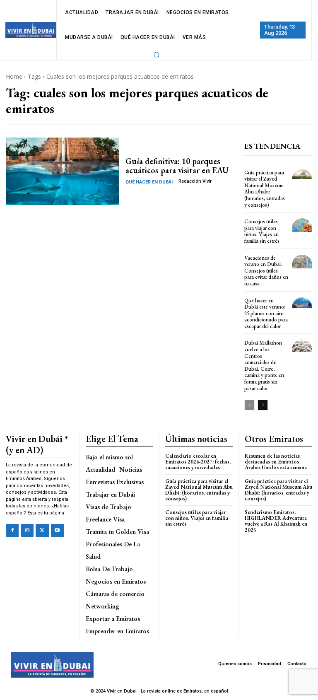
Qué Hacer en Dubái (149, 182)
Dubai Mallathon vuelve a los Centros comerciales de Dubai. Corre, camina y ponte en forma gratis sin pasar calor (264, 365)
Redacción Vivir (195, 181)
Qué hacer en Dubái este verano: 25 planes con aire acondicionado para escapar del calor (266, 313)
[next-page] (263, 405)
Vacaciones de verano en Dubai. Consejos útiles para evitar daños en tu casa (266, 270)
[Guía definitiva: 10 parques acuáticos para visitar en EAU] (62, 171)
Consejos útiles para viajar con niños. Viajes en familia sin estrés (261, 231)
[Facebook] (12, 530)
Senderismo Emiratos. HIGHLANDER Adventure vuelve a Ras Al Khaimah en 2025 (276, 521)
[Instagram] (27, 530)
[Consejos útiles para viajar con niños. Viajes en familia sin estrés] (302, 228)
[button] (156, 54)
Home (14, 76)
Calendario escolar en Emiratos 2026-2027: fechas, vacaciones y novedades (198, 461)
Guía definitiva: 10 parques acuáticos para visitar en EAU (177, 166)
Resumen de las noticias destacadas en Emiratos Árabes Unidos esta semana (276, 461)
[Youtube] (57, 530)
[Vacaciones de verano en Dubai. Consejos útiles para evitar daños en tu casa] (302, 265)
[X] (42, 530)
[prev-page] (249, 405)
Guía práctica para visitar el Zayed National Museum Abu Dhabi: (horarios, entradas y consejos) (264, 188)
